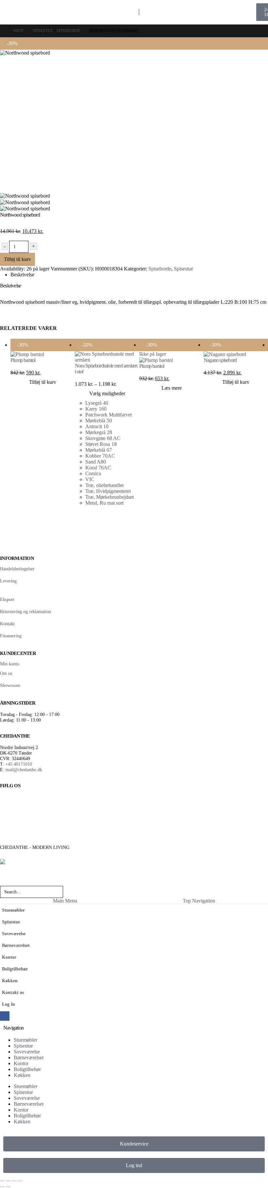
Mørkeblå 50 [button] (98, 420)
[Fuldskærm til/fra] (8, 1180)
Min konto (9, 663)
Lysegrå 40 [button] (96, 403)
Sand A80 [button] (95, 461)
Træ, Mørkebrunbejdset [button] (109, 497)
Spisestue (183, 268)
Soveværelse (13, 933)
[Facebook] (4, 1016)
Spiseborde (159, 268)
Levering (8, 580)
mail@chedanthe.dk (24, 769)
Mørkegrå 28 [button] (98, 432)
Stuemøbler (13, 910)
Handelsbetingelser (17, 568)
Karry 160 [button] (96, 409)
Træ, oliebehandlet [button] (104, 485)
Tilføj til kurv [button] (42, 382)
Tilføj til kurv (17, 259)
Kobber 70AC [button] (100, 456)
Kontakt (7, 623)
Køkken (10, 980)
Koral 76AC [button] (98, 467)
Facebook (7, 801)
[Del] (14, 1180)
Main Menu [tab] (65, 900)
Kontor (9, 957)
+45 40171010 (18, 764)
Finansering (11, 635)
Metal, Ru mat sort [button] (104, 503)
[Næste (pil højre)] (8, 1186)
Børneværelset (16, 945)
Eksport (7, 599)
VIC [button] (89, 479)
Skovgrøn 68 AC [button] (103, 438)
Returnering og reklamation (25, 611)
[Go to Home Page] (2, 30)
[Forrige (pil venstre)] (2, 1186)
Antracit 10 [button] (97, 426)
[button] (4, 881)
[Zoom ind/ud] (2, 1180)
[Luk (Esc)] (20, 1180)
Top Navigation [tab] (199, 900)
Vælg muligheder (107, 393)
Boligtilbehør (15, 968)
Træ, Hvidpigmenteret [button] (108, 491)
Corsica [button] (93, 473)
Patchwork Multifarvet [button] (108, 414)
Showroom (10, 685)
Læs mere (171, 388)
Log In (8, 1004)
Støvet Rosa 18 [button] (101, 444)
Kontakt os (13, 992)
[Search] (73, 892)
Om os (6, 673)
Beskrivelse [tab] (22, 274)
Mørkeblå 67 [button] (98, 450)
